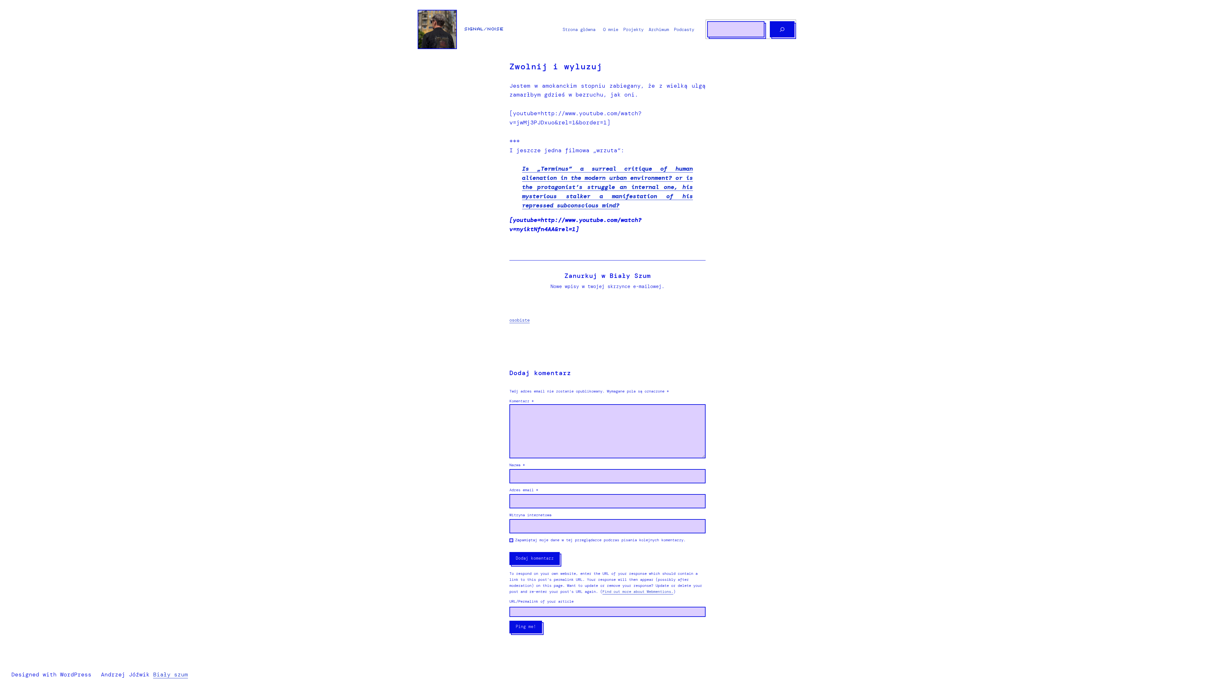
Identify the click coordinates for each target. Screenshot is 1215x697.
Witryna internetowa (530, 515)
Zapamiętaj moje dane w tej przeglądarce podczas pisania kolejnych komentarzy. (600, 540)
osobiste (519, 320)
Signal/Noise (484, 29)
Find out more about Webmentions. (637, 591)
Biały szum (170, 674)
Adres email (523, 490)
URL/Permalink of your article (541, 601)
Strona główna (579, 29)
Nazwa (517, 465)
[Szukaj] (782, 29)
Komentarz (521, 401)
